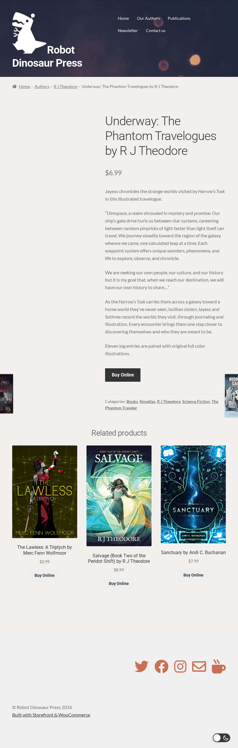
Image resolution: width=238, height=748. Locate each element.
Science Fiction (196, 401)
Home (123, 18)
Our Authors (148, 18)
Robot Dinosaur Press (47, 56)
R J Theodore (65, 86)
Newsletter (128, 30)
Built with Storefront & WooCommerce (51, 714)
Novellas (147, 401)
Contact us (155, 30)
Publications (179, 18)
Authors (42, 86)
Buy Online (123, 375)
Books (132, 401)
